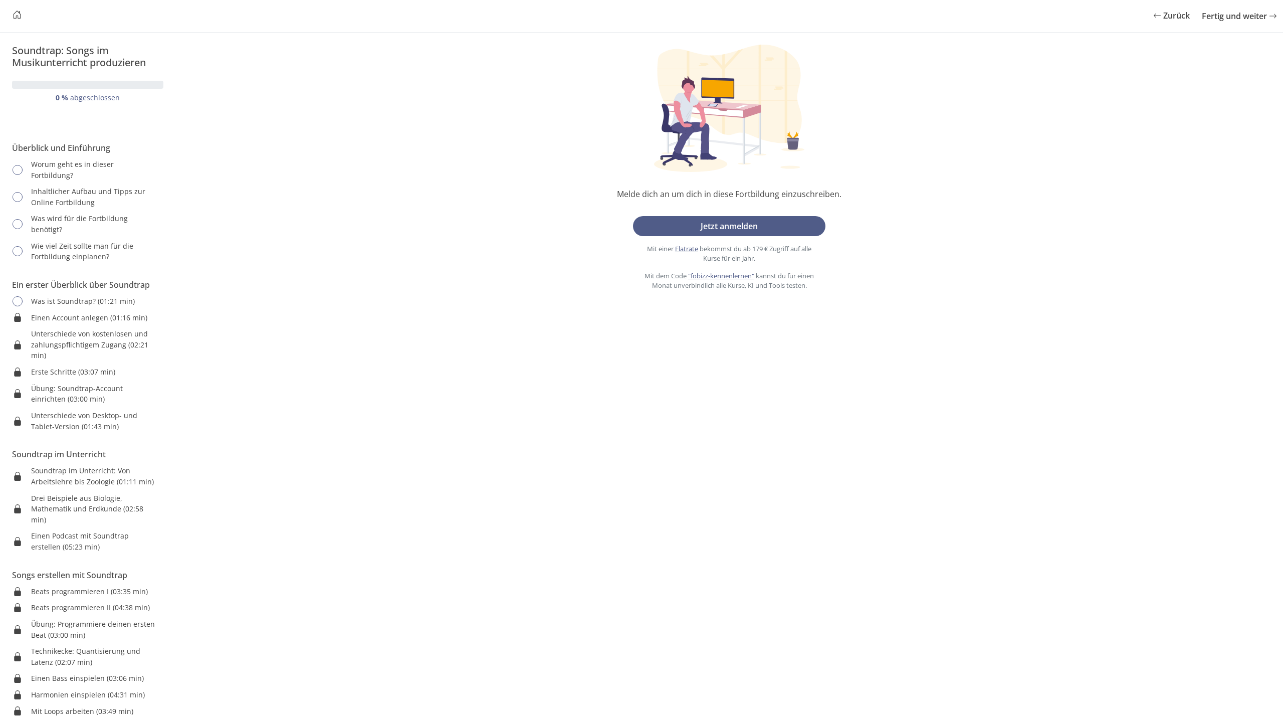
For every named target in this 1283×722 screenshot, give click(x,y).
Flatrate (686, 248)
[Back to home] (17, 16)
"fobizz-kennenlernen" (721, 275)
